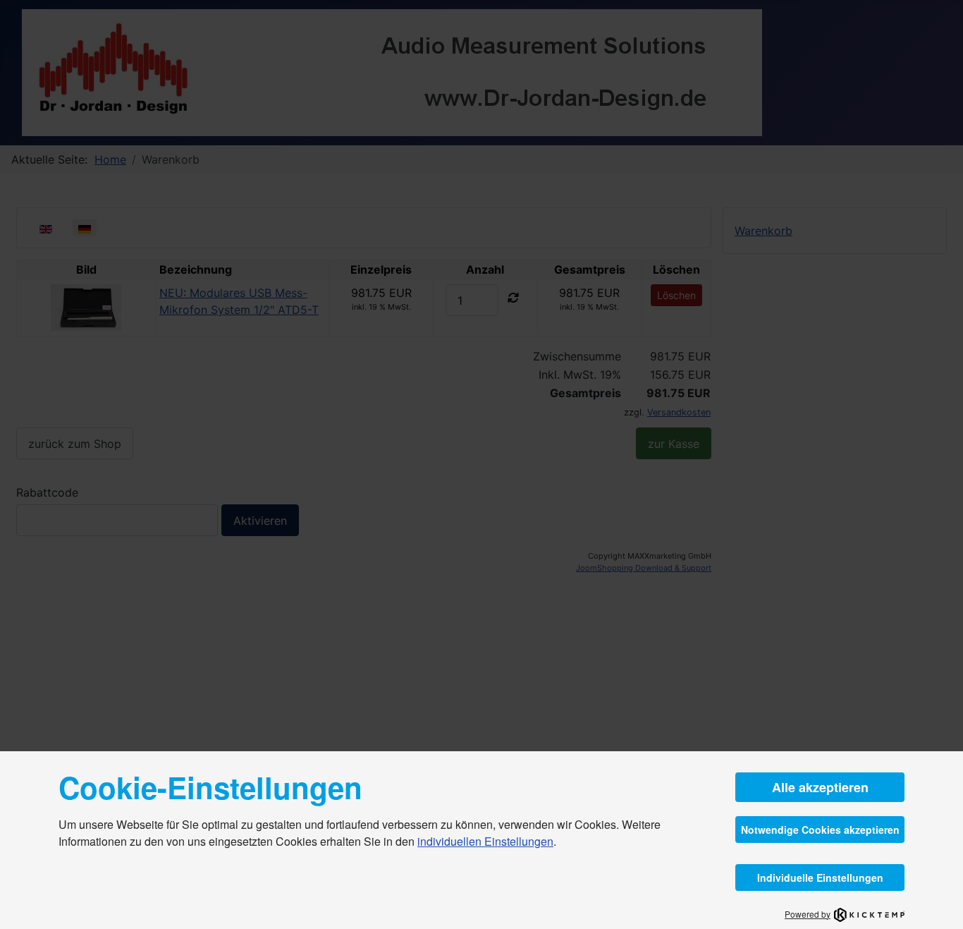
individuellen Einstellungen (485, 841)
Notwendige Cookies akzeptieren (820, 829)
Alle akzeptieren (820, 787)
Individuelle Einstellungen (820, 877)
